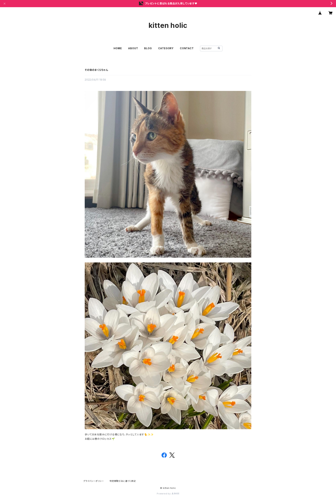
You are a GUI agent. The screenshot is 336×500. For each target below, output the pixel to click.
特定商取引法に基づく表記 (123, 481)
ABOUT (133, 48)
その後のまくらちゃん (96, 69)
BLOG (148, 48)
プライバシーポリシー (93, 481)
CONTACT (187, 48)
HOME (118, 48)
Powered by (164, 493)
